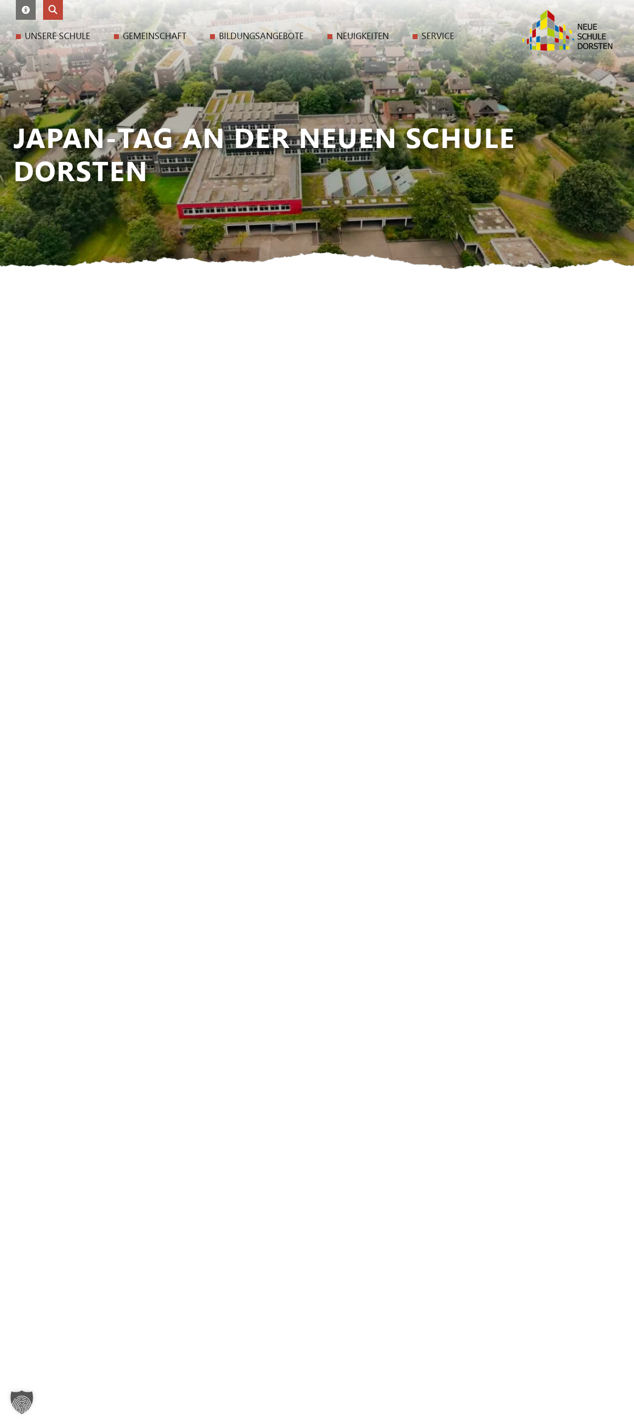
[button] (26, 10)
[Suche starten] (53, 10)
